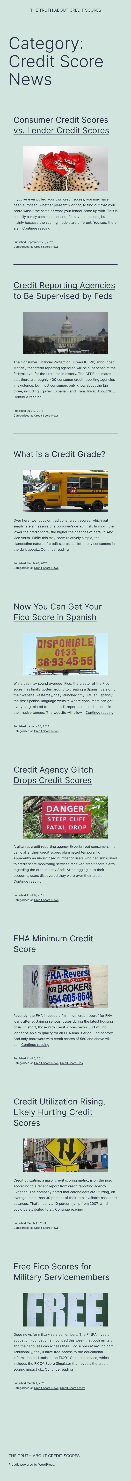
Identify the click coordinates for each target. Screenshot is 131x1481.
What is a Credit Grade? (59, 454)
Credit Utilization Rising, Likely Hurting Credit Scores (59, 1112)
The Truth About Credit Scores (65, 10)
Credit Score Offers (72, 1388)
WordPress (46, 1464)
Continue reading (36, 228)
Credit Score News (46, 246)
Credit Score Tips (71, 1063)
